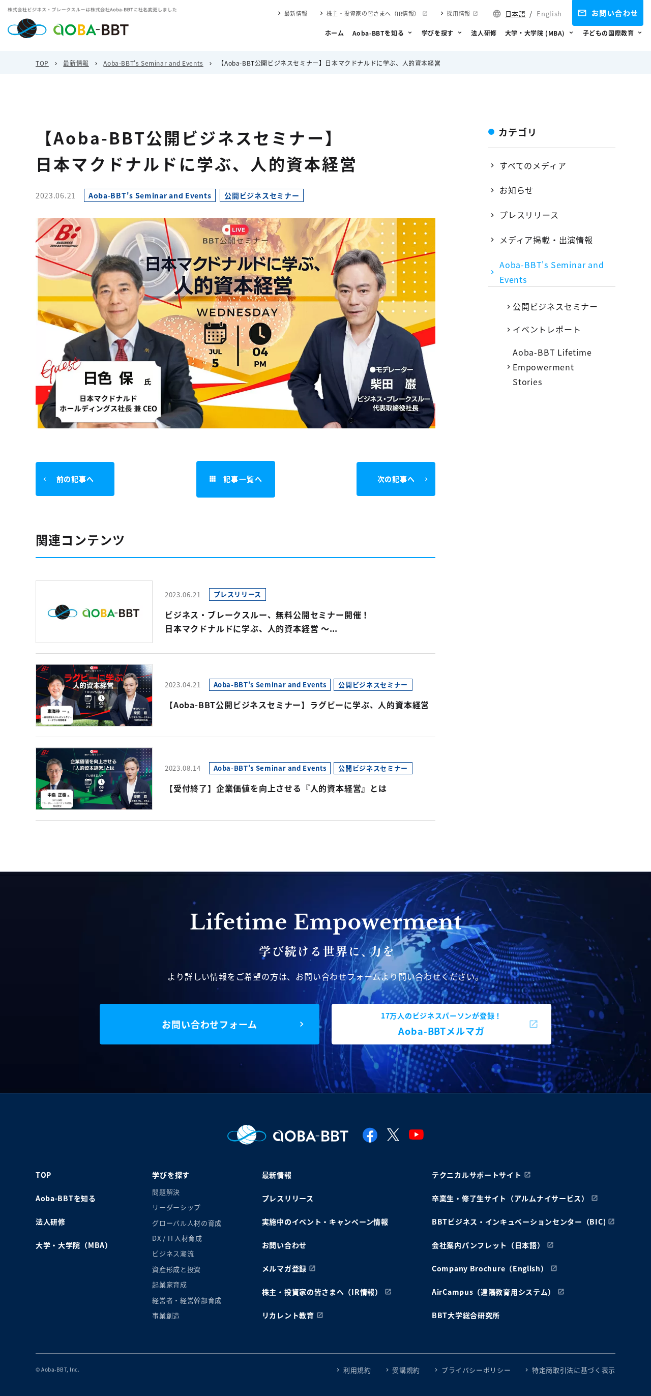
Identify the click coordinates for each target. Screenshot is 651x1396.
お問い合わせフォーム (209, 1024)
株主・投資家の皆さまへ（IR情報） (373, 13)
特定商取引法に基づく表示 (573, 1370)
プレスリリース (529, 215)
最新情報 (296, 13)
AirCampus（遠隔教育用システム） (493, 1292)
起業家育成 (169, 1284)
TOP (42, 63)
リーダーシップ (176, 1207)
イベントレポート (547, 329)
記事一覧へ (242, 479)
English (549, 13)
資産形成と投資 (176, 1269)
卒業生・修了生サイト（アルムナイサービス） (510, 1198)
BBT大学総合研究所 (466, 1315)
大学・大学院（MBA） (74, 1245)
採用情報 (458, 13)
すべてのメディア (532, 165)
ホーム (334, 32)
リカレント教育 (288, 1315)
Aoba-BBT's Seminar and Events (153, 63)
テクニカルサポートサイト (476, 1175)
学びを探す (438, 32)
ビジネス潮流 (173, 1253)
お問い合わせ (614, 13)
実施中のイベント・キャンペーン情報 (325, 1221)
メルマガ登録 (284, 1268)
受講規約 (406, 1370)
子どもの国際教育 (608, 32)
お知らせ (516, 190)
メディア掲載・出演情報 (546, 240)
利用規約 (357, 1370)
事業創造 (166, 1315)
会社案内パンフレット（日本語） (488, 1245)
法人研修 (483, 32)
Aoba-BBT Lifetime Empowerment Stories (552, 367)
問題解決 (166, 1192)
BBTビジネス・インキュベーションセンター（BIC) (519, 1221)
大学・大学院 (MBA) (535, 32)
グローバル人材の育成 (187, 1223)
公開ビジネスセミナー (555, 306)
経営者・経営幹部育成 (187, 1300)
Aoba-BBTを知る (378, 32)
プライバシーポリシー (476, 1370)
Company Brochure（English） (490, 1268)
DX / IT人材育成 (177, 1238)
